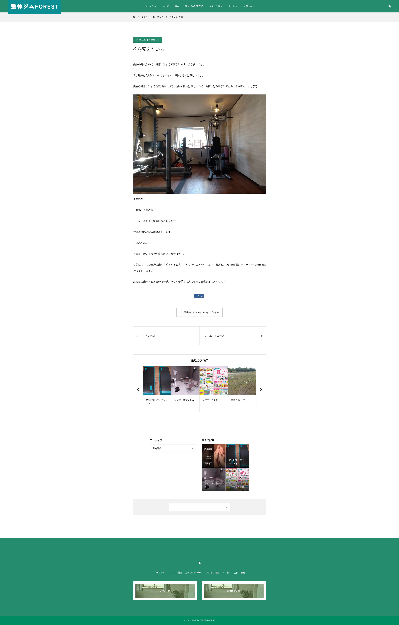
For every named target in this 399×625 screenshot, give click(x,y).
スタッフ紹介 (215, 6)
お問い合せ (248, 6)
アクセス (232, 6)
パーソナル (150, 6)
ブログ (165, 6)
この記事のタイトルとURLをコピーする (199, 312)
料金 (177, 6)
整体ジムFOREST (194, 6)
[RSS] (389, 6)
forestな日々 (154, 40)
